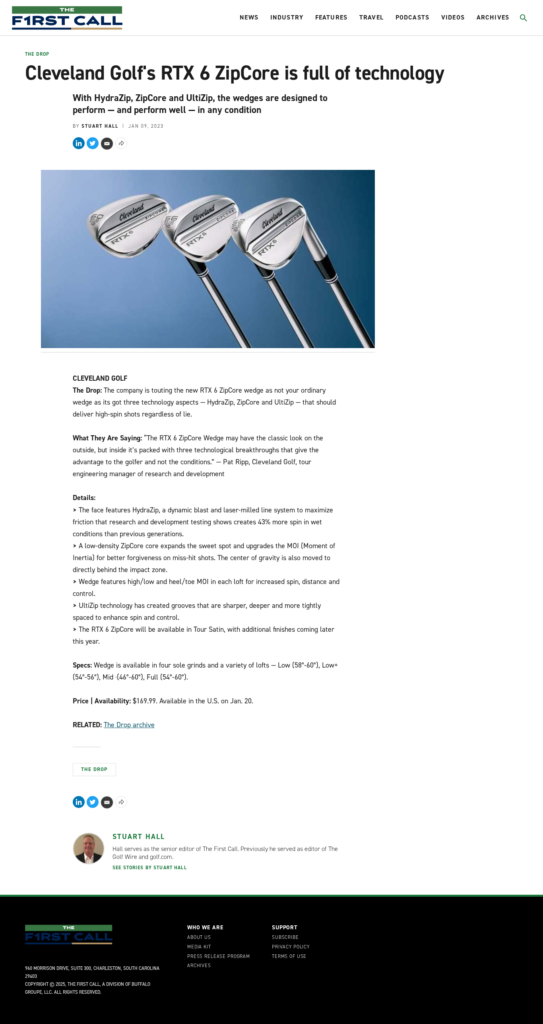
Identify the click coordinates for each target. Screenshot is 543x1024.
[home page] (67, 18)
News (249, 17)
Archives (493, 17)
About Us (199, 937)
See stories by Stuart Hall (149, 867)
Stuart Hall (138, 836)
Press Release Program (218, 957)
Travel (371, 17)
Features (331, 17)
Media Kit (199, 947)
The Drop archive (129, 725)
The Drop (37, 54)
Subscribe (285, 937)
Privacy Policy (291, 947)
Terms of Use (289, 957)
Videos (453, 17)
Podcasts (412, 17)
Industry (286, 17)
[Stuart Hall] (89, 848)
